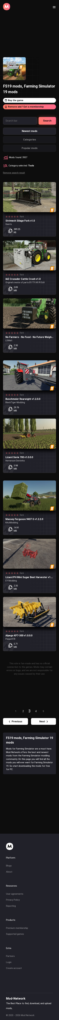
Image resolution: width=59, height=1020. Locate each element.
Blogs (9, 865)
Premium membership (17, 928)
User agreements (14, 894)
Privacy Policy (13, 899)
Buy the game (15, 100)
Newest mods (29, 131)
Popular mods (30, 148)
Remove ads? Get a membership (26, 106)
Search (47, 120)
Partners (10, 956)
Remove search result (14, 172)
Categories (29, 139)
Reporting (11, 906)
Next (42, 721)
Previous (17, 721)
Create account (14, 968)
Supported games (15, 934)
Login (8, 962)
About (9, 871)
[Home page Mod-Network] (6, 9)
